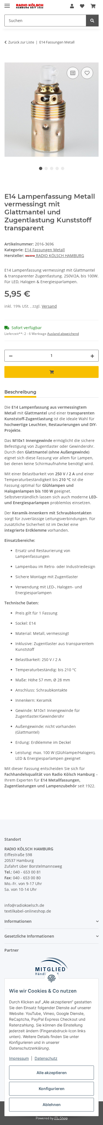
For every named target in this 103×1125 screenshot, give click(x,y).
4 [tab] (57, 168)
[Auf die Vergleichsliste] (73, 73)
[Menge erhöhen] (92, 355)
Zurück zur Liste (21, 42)
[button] (72, 6)
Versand (49, 306)
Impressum (19, 1058)
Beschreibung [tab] (20, 392)
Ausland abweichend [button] (63, 333)
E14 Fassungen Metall (45, 249)
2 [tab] (46, 168)
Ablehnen (52, 1104)
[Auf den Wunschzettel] (87, 73)
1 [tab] (40, 168)
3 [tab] (51, 168)
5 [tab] (62, 168)
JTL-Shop (61, 1118)
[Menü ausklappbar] (7, 3)
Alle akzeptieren (52, 1072)
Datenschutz (46, 1058)
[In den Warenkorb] (8, 59)
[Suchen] (92, 20)
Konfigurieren (52, 1088)
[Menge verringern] (11, 355)
